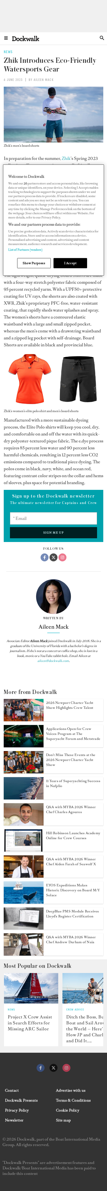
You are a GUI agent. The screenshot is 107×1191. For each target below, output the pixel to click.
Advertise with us (70, 1090)
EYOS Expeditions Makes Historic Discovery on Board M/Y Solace (73, 890)
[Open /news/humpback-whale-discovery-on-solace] (24, 902)
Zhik (66, 158)
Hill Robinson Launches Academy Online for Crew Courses (73, 835)
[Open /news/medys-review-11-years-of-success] (24, 798)
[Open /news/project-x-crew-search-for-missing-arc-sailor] (31, 988)
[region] (54, 220)
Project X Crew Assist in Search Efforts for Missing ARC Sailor (30, 1023)
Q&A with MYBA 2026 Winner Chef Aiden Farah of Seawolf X (71, 861)
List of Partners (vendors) (25, 250)
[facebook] (41, 1068)
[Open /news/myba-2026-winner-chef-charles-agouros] (24, 824)
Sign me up (53, 533)
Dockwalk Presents (21, 1100)
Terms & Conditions (73, 1100)
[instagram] (66, 1068)
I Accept (70, 263)
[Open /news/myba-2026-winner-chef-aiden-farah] (24, 876)
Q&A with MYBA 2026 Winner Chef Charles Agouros (71, 809)
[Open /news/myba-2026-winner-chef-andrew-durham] (24, 954)
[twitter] (53, 1068)
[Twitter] (53, 557)
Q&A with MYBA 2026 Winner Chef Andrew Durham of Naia (71, 939)
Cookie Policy (67, 1110)
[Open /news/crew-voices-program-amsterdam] (24, 746)
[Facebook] (45, 557)
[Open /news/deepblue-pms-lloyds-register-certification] (24, 928)
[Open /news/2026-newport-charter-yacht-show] (24, 720)
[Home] (25, 38)
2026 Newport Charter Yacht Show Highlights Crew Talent (69, 705)
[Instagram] (62, 557)
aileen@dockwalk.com (53, 661)
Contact (12, 1090)
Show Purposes (34, 263)
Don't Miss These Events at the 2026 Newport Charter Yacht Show (70, 760)
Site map (63, 1120)
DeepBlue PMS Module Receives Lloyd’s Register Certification (72, 914)
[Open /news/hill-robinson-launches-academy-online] (24, 850)
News (11, 1009)
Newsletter (14, 1120)
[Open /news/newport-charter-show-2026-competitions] (24, 772)
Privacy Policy (17, 1110)
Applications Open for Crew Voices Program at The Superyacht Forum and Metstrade (73, 733)
